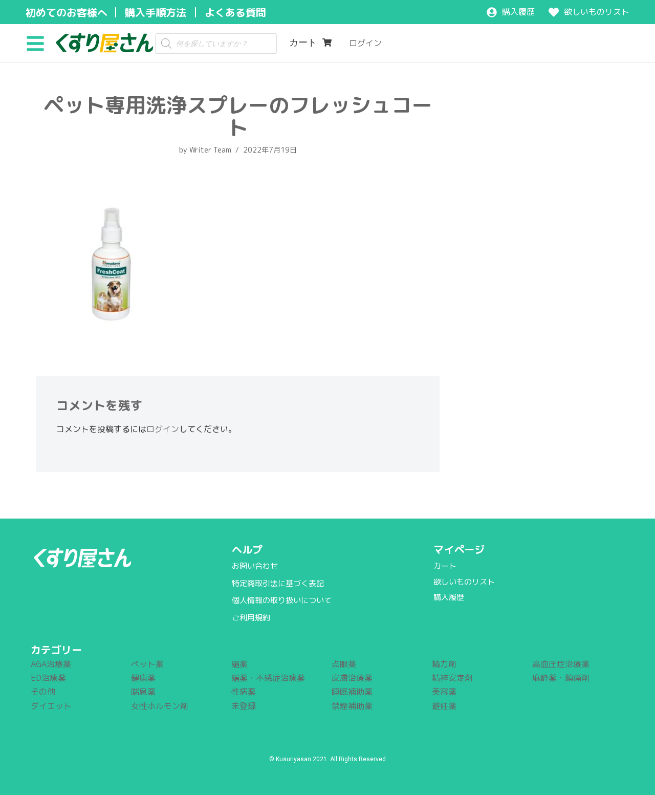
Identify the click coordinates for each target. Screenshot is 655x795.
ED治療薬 (48, 677)
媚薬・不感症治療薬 (268, 677)
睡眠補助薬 (352, 691)
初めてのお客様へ (66, 12)
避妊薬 (444, 706)
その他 (43, 691)
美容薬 (444, 691)
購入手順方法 (155, 12)
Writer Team (210, 150)
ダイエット (51, 706)
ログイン (162, 429)
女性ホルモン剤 (159, 706)
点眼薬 (344, 664)
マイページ (459, 549)
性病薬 (243, 691)
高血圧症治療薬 (561, 664)
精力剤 (444, 664)
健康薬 (143, 677)
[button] (39, 43)
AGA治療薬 (51, 664)
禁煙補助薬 (352, 706)
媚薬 (239, 664)
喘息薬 (143, 691)
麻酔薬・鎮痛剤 (561, 677)
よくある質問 (235, 12)
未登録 (243, 706)
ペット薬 (147, 664)
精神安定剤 (452, 677)
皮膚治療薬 (352, 677)
